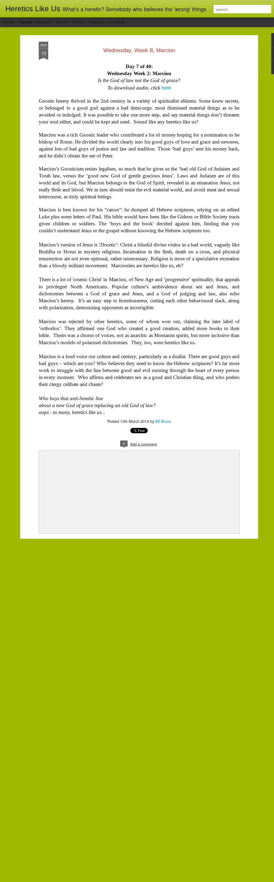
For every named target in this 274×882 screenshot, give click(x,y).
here (166, 87)
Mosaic (62, 22)
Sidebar (78, 22)
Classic (9, 22)
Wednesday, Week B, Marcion (139, 50)
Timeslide (117, 22)
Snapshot (97, 22)
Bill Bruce (163, 421)
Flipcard (25, 22)
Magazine (44, 22)
